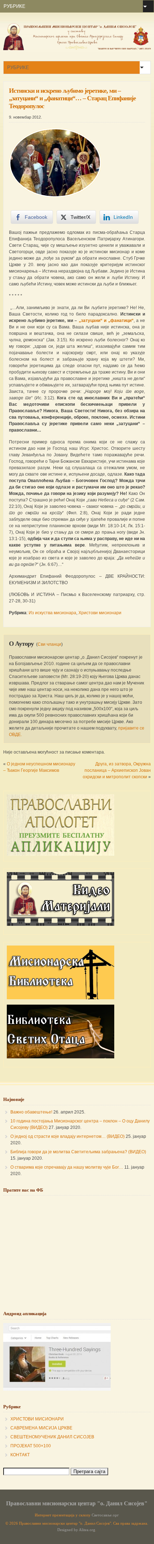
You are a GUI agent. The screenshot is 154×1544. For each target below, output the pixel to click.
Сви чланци (49, 644)
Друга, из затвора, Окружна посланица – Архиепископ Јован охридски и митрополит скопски (117, 770)
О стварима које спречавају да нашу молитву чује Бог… (66, 1167)
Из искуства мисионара (52, 612)
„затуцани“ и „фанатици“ (106, 320)
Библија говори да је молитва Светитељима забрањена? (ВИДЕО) (78, 1151)
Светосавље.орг (105, 1515)
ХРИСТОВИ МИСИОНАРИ (37, 1419)
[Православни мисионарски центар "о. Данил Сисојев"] (77, 48)
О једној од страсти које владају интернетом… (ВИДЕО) (67, 1136)
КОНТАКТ (20, 1454)
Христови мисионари (99, 612)
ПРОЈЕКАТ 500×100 (30, 1445)
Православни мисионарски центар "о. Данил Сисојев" (77, 1503)
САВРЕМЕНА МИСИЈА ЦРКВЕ (41, 1427)
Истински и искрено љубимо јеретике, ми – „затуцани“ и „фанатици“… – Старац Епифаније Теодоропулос (72, 98)
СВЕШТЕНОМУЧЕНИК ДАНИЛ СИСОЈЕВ (52, 1436)
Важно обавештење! (31, 1112)
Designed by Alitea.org (76, 1530)
